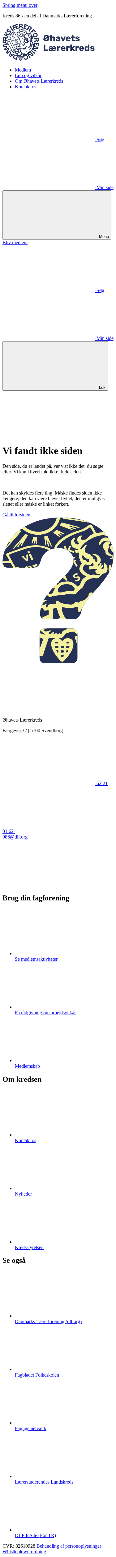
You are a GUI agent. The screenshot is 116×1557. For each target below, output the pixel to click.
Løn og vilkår (28, 75)
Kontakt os (25, 86)
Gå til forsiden (16, 514)
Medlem (23, 69)
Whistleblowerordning (24, 1551)
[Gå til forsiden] (58, 59)
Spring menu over (19, 5)
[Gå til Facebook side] (48, 884)
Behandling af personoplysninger (69, 1546)
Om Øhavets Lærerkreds (39, 81)
